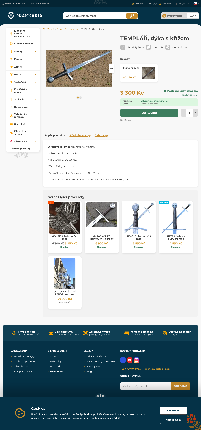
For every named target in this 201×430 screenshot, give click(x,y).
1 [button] (77, 97)
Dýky (59, 29)
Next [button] (111, 68)
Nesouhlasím (173, 419)
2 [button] (80, 97)
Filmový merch (95, 366)
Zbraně (50, 29)
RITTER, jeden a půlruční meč (175, 237)
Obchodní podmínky (25, 361)
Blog (89, 371)
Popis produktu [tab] (55, 135)
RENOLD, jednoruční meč (139, 237)
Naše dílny (55, 361)
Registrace (185, 3)
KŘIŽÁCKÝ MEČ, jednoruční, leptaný (101, 237)
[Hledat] (132, 16)
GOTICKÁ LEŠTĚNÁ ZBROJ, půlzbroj (65, 293)
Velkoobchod (21, 366)
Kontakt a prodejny (146, 3)
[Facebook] (123, 360)
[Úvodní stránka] (44, 29)
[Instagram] (136, 360)
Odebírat (180, 386)
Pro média (56, 366)
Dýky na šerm (71, 29)
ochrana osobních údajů (106, 418)
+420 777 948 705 (15, 3)
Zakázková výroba (96, 356)
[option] (79, 68)
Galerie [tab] (101, 135)
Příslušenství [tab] (80, 135)
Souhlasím (173, 410)
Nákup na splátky (23, 371)
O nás (53, 356)
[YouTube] (129, 360)
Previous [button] (46, 68)
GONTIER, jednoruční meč (64, 237)
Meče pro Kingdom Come (101, 361)
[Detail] (148, 73)
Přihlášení (168, 3)
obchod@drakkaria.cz (157, 368)
